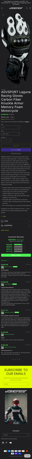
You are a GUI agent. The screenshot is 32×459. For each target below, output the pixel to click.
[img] (4, 264)
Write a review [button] (16, 255)
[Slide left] (12, 86)
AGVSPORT (14, 456)
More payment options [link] (16, 153)
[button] (1, 8)
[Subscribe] (27, 384)
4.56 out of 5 (20, 239)
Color (2, 131)
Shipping (3, 119)
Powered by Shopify (19, 456)
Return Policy (5, 230)
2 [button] (15, 359)
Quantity (3, 137)
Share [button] (4, 216)
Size (2, 124)
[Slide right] (19, 86)
